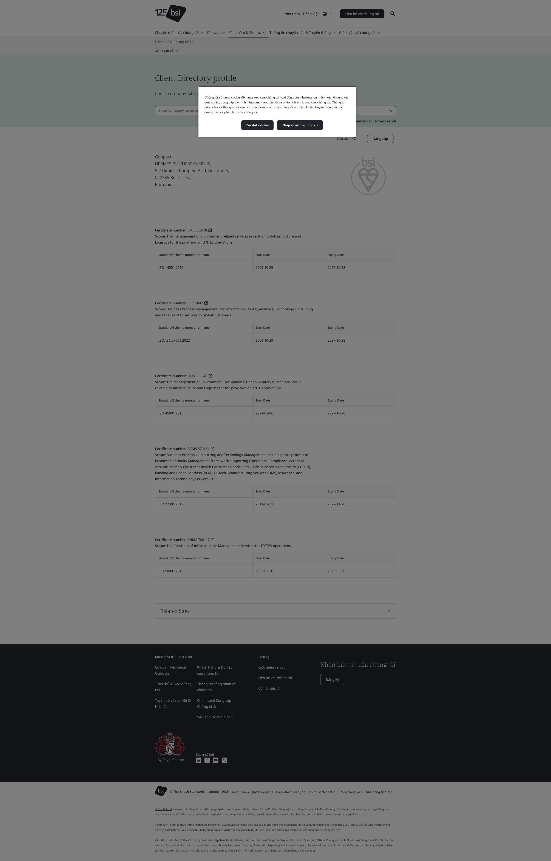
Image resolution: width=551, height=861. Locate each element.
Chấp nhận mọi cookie (300, 125)
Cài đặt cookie (257, 125)
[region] (277, 111)
